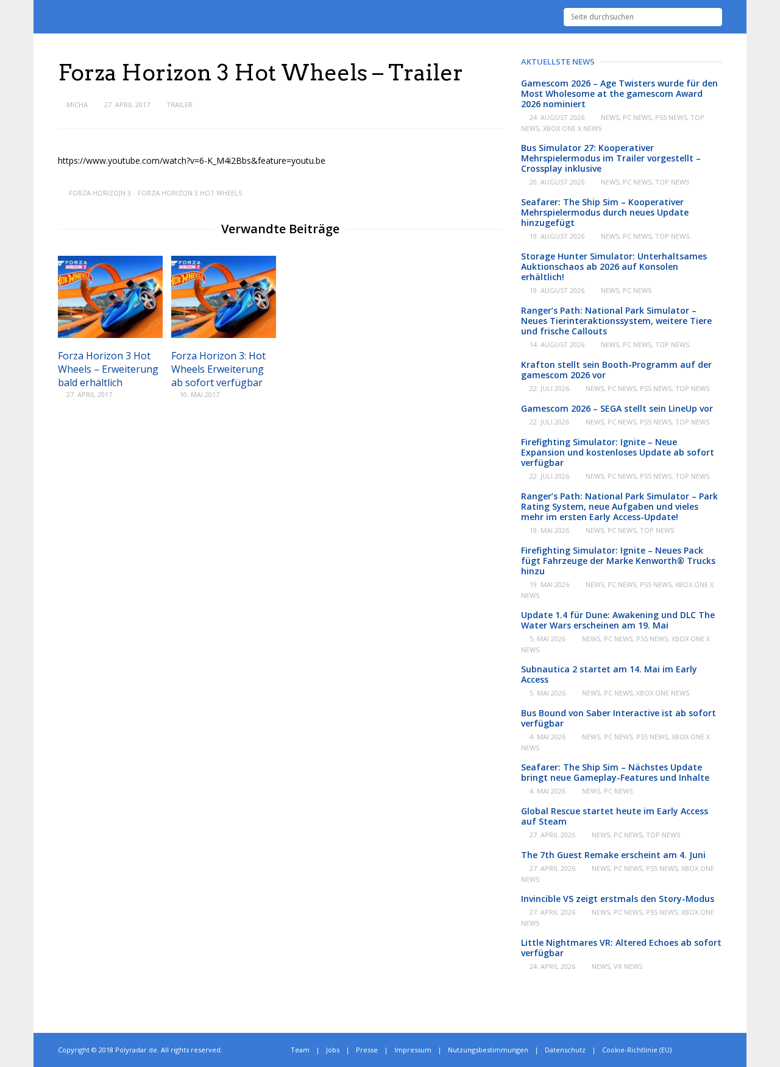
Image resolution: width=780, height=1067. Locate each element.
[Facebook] (706, 1050)
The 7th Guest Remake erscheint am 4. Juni (613, 855)
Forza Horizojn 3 (100, 192)
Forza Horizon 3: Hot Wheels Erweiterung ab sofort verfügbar (218, 369)
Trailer (179, 104)
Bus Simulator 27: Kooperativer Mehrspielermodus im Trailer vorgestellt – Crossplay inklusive (611, 158)
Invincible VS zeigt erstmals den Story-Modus (617, 898)
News (610, 117)
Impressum (412, 1049)
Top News (672, 181)
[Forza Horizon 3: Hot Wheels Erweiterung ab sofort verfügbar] (223, 334)
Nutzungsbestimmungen (488, 1049)
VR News (628, 966)
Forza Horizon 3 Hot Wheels (190, 192)
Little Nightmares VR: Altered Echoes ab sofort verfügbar (621, 948)
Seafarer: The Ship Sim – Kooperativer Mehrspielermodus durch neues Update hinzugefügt (605, 212)
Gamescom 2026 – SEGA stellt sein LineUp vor (617, 408)
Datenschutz (565, 1049)
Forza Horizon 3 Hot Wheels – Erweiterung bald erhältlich (108, 369)
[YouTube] (719, 1050)
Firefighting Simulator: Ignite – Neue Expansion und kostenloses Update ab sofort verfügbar (617, 452)
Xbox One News (662, 692)
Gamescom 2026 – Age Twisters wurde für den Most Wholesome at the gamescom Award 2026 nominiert (619, 93)
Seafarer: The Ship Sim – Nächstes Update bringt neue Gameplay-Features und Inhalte (615, 772)
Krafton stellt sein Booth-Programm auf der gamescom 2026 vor (616, 370)
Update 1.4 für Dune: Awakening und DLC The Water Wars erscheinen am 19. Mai (618, 620)
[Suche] (713, 17)
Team (300, 1049)
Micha (77, 104)
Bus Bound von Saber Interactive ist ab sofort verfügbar (618, 718)
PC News (637, 117)
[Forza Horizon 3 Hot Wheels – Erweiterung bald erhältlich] (110, 334)
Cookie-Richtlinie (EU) (637, 1049)
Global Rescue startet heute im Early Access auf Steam (614, 816)
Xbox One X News (572, 128)
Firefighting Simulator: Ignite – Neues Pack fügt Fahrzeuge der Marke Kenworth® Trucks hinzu (618, 560)
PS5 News (671, 117)
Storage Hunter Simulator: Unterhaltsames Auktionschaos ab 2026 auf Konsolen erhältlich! (614, 266)
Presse (367, 1049)
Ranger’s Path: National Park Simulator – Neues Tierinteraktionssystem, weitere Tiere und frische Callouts (616, 321)
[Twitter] (692, 1050)
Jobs (332, 1049)
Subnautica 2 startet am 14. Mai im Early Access (609, 674)
